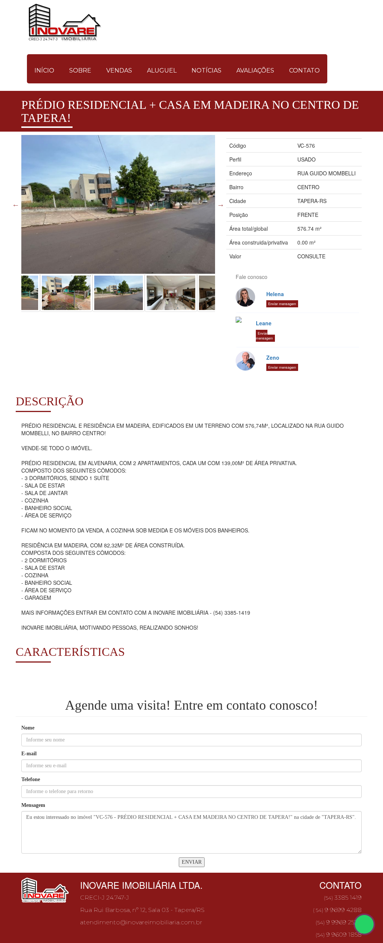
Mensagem (33, 805)
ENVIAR (192, 862)
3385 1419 (342, 897)
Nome (27, 728)
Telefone (30, 779)
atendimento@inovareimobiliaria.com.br (141, 922)
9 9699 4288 (337, 909)
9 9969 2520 (339, 922)
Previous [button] (15, 204)
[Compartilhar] (364, 924)
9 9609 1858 (339, 934)
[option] (118, 204)
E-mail (29, 753)
